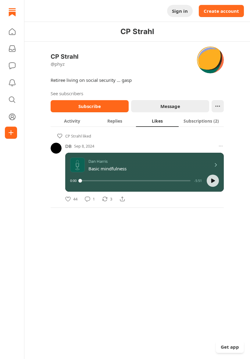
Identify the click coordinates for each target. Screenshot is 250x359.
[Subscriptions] (12, 48)
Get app (230, 347)
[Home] (12, 12)
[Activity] (12, 82)
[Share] (122, 199)
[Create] (11, 133)
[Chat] (12, 65)
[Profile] (12, 117)
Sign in (180, 11)
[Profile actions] (218, 106)
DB (68, 146)
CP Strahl (73, 136)
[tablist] (137, 121)
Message (170, 106)
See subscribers (67, 93)
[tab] (72, 121)
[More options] (221, 146)
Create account (221, 11)
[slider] (135, 181)
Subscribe (89, 106)
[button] (12, 31)
